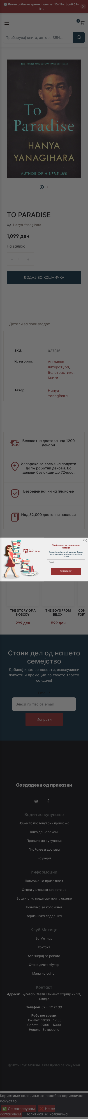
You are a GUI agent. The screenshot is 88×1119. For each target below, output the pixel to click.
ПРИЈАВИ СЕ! (66, 571)
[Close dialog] (85, 540)
